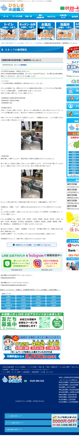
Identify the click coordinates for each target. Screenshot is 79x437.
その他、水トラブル (47, 372)
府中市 (38, 299)
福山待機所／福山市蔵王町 (68, 394)
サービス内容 (17, 16)
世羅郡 (8, 308)
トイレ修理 (6, 372)
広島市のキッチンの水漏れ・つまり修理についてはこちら (33, 245)
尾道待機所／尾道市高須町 (68, 397)
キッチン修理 (16, 372)
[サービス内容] (13, 16)
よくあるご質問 (64, 367)
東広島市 (38, 302)
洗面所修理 (35, 372)
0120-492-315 (37, 381)
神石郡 (23, 308)
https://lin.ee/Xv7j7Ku (8, 277)
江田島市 (23, 305)
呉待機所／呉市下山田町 (68, 387)
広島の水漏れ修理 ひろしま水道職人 (14, 367)
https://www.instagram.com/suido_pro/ (13, 285)
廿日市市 (53, 302)
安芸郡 (38, 305)
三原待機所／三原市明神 (68, 399)
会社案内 (5, 369)
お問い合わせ (15, 369)
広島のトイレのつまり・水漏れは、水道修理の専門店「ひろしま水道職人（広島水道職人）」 (30, 290)
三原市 (53, 296)
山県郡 (53, 305)
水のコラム (52, 16)
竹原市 (38, 296)
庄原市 (8, 302)
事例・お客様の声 (40, 16)
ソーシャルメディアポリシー (40, 369)
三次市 (53, 299)
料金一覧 (29, 16)
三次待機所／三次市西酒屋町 (69, 402)
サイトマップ (25, 369)
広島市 (8, 296)
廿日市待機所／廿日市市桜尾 (69, 385)
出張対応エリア (63, 16)
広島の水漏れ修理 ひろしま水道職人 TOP (14, 43)
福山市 (23, 299)
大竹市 (23, 302)
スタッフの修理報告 (35, 43)
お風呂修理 (26, 372)
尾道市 (8, 299)
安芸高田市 (8, 305)
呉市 (23, 296)
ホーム (5, 16)
